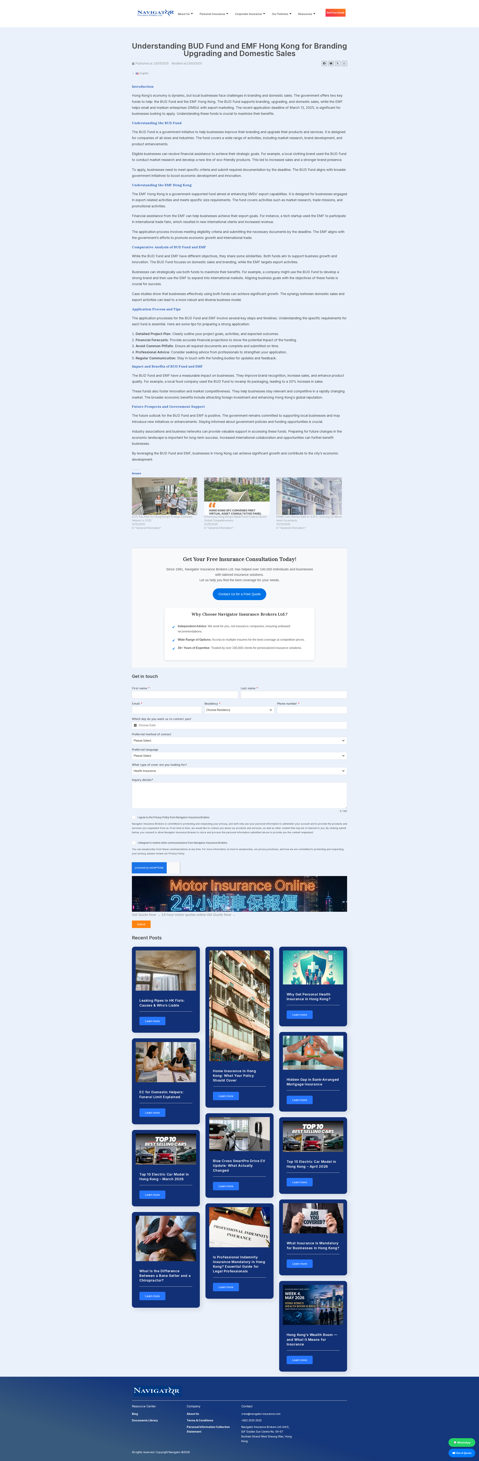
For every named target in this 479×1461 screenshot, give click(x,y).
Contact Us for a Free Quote (239, 594)
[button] (324, 63)
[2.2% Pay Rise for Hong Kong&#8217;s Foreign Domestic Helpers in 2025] (166, 496)
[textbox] (236, 710)
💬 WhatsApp (462, 1442)
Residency (212, 703)
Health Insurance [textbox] (145, 771)
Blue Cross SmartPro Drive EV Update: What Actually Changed (239, 1165)
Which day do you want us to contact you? (161, 719)
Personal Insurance (212, 14)
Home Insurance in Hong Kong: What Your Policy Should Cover (234, 1075)
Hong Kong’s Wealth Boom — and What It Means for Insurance (312, 1339)
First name (141, 688)
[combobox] (239, 710)
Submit (141, 924)
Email (137, 703)
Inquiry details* (142, 780)
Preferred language (145, 749)
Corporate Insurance (248, 14)
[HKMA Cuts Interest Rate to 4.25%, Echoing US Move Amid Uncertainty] (310, 496)
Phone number (288, 703)
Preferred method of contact (151, 734)
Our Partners (280, 14)
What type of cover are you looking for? (159, 764)
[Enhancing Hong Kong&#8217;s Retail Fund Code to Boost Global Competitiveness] (238, 496)
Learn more (152, 1021)
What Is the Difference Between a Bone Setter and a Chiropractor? (165, 1275)
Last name (249, 688)
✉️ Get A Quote (462, 1452)
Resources (305, 14)
